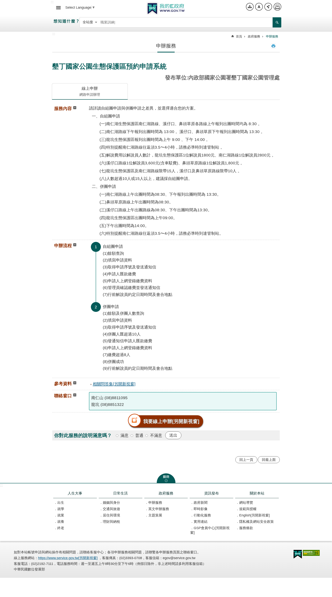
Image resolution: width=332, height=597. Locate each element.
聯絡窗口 (63, 395)
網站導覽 (250, 7)
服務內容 (63, 108)
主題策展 (155, 515)
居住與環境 (111, 515)
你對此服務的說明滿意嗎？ (83, 435)
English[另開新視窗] (254, 515)
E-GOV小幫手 (277, 7)
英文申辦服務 (158, 509)
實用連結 (201, 522)
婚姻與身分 (111, 503)
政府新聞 (201, 503)
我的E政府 (166, 8)
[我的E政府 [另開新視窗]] (298, 554)
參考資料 (63, 383)
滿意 (124, 435)
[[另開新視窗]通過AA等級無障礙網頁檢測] (311, 553)
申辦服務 (272, 36)
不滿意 (156, 435)
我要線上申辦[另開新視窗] (171, 421)
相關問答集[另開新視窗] (114, 384)
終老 (60, 528)
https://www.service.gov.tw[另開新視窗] (68, 558)
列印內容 (273, 45)
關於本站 (257, 493)
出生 (60, 503)
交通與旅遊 (111, 509)
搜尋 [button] (277, 22)
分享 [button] (268, 7)
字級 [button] (259, 7)
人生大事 (75, 493)
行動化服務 (202, 515)
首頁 (239, 36)
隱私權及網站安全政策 (256, 522)
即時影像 (201, 509)
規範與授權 (247, 509)
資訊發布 (211, 493)
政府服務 (254, 36)
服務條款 (246, 528)
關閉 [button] (166, 478)
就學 (60, 509)
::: (1, 485)
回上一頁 (246, 460)
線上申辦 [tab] (89, 91)
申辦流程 (63, 245)
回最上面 (269, 460)
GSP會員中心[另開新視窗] (210, 530)
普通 (139, 435)
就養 (60, 522)
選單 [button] (58, 8)
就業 (60, 515)
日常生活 (120, 493)
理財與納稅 (111, 522)
